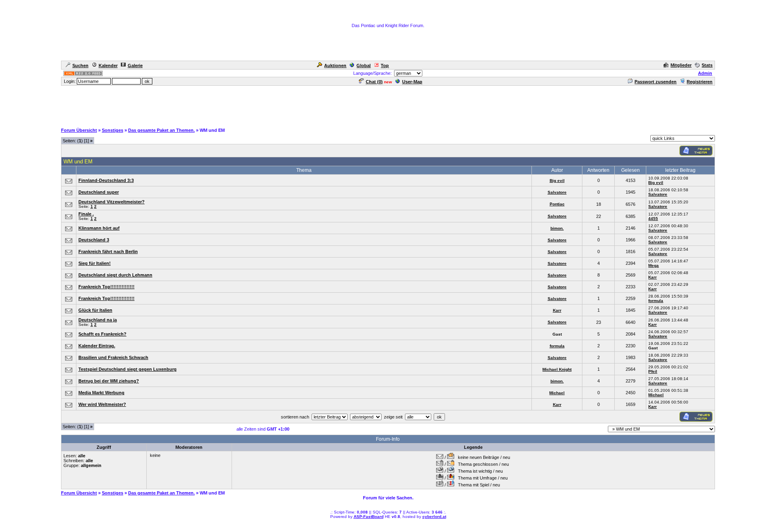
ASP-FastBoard (369, 516)
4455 (653, 218)
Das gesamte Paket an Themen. (161, 130)
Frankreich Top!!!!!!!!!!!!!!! (106, 286)
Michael (557, 393)
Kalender (108, 65)
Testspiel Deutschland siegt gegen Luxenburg (127, 369)
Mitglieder (681, 65)
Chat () (374, 81)
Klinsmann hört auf (99, 228)
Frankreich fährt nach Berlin (108, 251)
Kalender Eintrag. (96, 345)
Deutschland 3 (93, 239)
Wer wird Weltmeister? (102, 404)
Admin (705, 73)
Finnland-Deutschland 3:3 (106, 180)
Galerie (135, 65)
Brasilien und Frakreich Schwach (113, 357)
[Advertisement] (388, 105)
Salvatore (557, 192)
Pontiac (557, 204)
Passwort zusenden (656, 81)
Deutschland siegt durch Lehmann (115, 275)
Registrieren (700, 81)
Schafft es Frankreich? (102, 334)
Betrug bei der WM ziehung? (108, 380)
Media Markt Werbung (101, 392)
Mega (653, 265)
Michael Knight (556, 369)
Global (363, 65)
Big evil (557, 180)
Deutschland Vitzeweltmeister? (111, 201)
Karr (652, 277)
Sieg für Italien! (94, 263)
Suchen (80, 65)
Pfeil (652, 371)
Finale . (86, 213)
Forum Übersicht (79, 130)
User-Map (412, 81)
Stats (707, 65)
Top (385, 65)
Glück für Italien (95, 310)
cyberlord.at (434, 516)
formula (655, 300)
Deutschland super (98, 192)
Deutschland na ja (97, 319)
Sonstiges (112, 130)
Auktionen (335, 65)
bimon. (557, 228)
